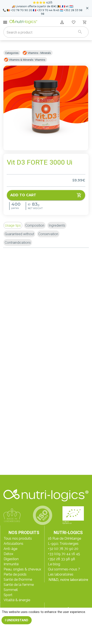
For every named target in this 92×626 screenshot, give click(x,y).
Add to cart (23, 195)
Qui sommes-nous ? (64, 569)
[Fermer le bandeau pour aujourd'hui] (87, 8)
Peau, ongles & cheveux (22, 569)
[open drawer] (5, 22)
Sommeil (11, 590)
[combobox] (40, 32)
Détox (8, 554)
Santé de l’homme (18, 579)
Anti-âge (10, 549)
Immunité (11, 564)
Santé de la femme (19, 585)
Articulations (13, 544)
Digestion (11, 559)
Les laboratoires (60, 574)
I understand (16, 620)
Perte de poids (15, 574)
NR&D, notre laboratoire (68, 579)
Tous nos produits (18, 538)
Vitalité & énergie (17, 600)
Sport (8, 595)
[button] (12, 225)
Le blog (54, 564)
